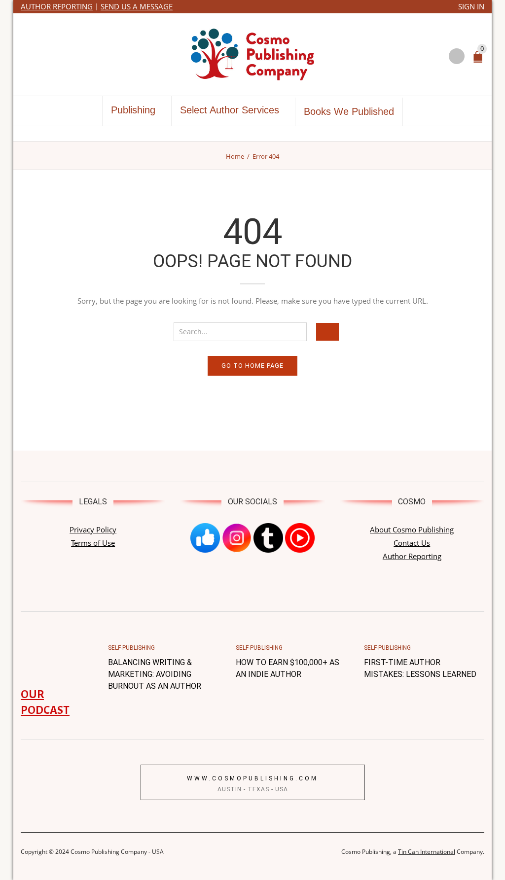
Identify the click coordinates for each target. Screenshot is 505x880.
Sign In (471, 6)
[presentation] (97, 662)
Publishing (133, 110)
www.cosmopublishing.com (252, 778)
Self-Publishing (131, 647)
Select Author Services (229, 110)
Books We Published (349, 111)
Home (235, 156)
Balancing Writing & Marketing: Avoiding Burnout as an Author (154, 674)
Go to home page (252, 365)
